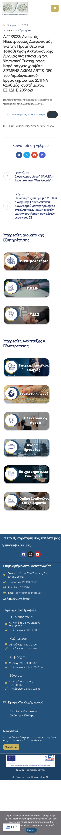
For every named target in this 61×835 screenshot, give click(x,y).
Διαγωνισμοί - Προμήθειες (17, 30)
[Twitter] (26, 155)
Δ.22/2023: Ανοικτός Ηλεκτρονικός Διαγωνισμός (24, 114)
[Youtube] (37, 554)
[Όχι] (57, 823)
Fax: (19, 587)
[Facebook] (19, 155)
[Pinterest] (34, 155)
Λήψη (52, 114)
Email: (24, 592)
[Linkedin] (42, 155)
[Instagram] (30, 554)
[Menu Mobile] (55, 8)
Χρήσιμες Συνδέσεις (16, 599)
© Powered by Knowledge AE (30, 777)
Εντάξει (31, 830)
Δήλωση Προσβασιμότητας (30, 769)
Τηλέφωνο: (23, 582)
